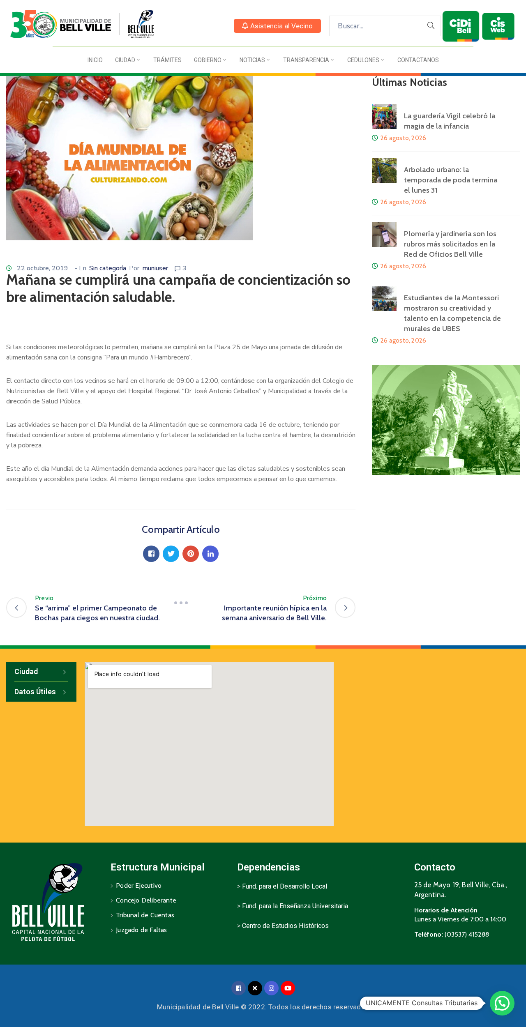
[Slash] (181, 603)
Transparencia (306, 60)
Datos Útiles (35, 691)
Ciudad (125, 60)
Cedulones (363, 60)
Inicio (95, 60)
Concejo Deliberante (146, 900)
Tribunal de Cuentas (145, 915)
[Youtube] (288, 988)
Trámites (167, 60)
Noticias (252, 60)
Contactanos (418, 60)
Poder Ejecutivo (138, 885)
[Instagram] (271, 988)
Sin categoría (107, 268)
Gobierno (207, 60)
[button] (277, 26)
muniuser (155, 268)
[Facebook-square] (238, 988)
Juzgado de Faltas (141, 930)
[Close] (255, 988)
